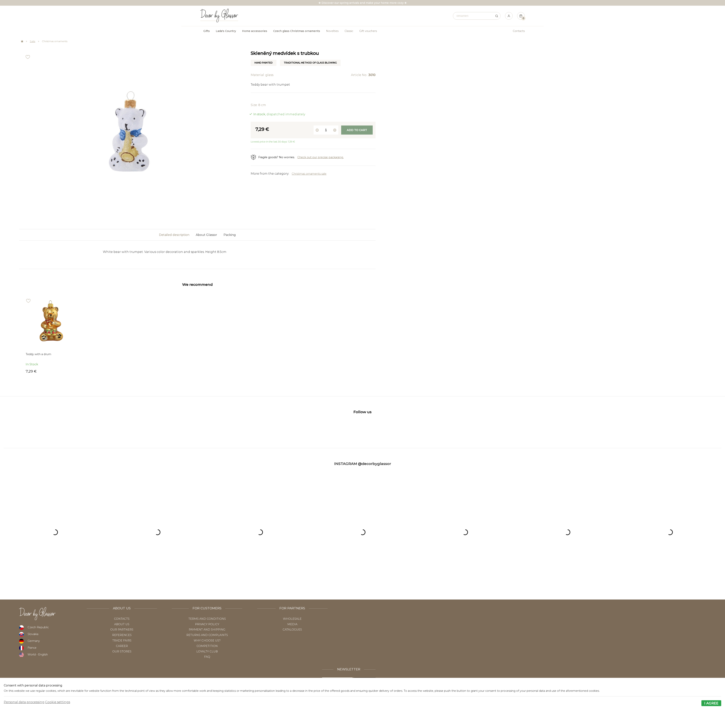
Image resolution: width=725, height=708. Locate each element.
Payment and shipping (207, 629)
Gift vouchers (368, 31)
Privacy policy (207, 624)
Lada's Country (226, 31)
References (122, 635)
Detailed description (174, 235)
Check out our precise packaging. (320, 157)
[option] (51, 335)
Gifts (206, 31)
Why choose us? (207, 640)
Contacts (519, 31)
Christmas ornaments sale (309, 173)
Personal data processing (24, 702)
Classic (349, 31)
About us (121, 624)
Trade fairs (121, 640)
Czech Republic (38, 627)
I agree (711, 703)
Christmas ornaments (54, 41)
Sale (32, 41)
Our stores (121, 651)
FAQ (207, 656)
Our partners (121, 629)
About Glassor (206, 235)
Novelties (332, 31)
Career (122, 646)
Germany (34, 641)
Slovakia (33, 634)
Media (292, 624)
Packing (230, 235)
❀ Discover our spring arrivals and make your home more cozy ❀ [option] (363, 3)
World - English (38, 654)
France (32, 647)
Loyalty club (207, 651)
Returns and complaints (207, 635)
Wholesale (292, 618)
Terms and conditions (207, 618)
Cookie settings (57, 702)
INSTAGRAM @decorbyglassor (362, 463)
